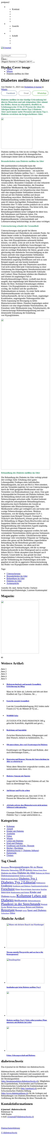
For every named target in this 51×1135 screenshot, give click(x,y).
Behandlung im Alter (15, 578)
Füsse (17, 889)
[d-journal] (6, 48)
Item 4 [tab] (4, 676)
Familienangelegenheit (39, 886)
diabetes (28, 870)
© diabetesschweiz (9, 1133)
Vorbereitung (5, 913)
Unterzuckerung (13, 573)
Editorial (29, 882)
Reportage (8, 910)
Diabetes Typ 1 (28, 878)
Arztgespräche (13, 583)
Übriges (10, 855)
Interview (5, 892)
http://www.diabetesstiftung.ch (15, 1093)
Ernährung (6, 885)
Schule (25, 910)
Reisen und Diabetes (34, 907)
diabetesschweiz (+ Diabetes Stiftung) (23, 850)
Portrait (44, 904)
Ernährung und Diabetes (22, 886)
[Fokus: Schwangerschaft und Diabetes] (25, 1050)
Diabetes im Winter (43, 873)
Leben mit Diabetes (15, 841)
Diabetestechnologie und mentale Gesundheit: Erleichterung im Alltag (24, 685)
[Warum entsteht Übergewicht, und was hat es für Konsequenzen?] (25, 947)
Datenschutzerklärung (10, 1128)
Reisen (10, 907)
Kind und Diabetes (15, 843)
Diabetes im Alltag (9, 873)
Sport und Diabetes (36, 910)
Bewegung (5, 867)
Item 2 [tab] (4, 671)
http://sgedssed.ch (28, 1088)
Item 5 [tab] (4, 679)
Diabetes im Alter (14, 581)
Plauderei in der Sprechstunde (21, 904)
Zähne (12, 913)
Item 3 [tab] (4, 674)
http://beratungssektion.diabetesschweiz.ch (20, 1081)
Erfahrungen (40, 883)
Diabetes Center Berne (40, 870)
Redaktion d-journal (33, 87)
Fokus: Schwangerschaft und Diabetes (21, 1055)
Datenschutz (14, 870)
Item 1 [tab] (4, 669)
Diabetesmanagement (10, 876)
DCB (22, 869)
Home (9, 69)
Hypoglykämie (26, 889)
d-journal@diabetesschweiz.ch (20, 1117)
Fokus (9, 836)
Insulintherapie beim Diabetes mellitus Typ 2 (24, 987)
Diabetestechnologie (9, 879)
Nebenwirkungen (34, 901)
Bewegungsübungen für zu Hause (26, 867)
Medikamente (20, 900)
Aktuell (10, 829)
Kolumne (11, 826)
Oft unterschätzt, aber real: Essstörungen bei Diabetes (27, 745)
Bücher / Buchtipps (15, 848)
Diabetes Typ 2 (12, 882)
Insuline (44, 889)
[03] (20, 653)
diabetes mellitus (26, 876)
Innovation (36, 889)
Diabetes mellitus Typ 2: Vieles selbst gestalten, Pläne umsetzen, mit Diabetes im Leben (27, 1021)
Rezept (18, 910)
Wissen (10, 71)
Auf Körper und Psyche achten (18, 790)
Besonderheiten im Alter (17, 576)
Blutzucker (5, 870)
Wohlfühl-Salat (12, 716)
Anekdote (11, 833)
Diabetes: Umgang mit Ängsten (18, 776)
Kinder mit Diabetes (15, 831)
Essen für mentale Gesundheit (18, 701)
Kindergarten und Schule (20, 892)
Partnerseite (11, 853)
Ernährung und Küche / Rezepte (20, 846)
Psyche (3, 907)
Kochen (13, 896)
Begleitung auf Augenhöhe (17, 730)
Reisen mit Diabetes (19, 907)
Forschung (8, 889)
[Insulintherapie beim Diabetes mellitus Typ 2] (25, 982)
